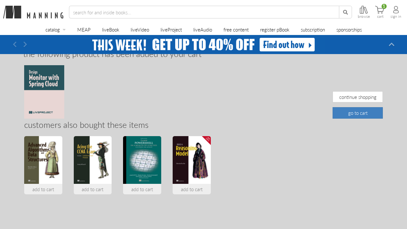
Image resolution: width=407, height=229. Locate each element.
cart (380, 16)
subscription (313, 29)
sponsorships (349, 29)
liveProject (171, 29)
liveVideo (140, 29)
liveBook (110, 29)
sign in (395, 16)
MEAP (84, 29)
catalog (52, 29)
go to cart (358, 112)
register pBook (274, 29)
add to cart (43, 189)
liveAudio (202, 29)
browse (364, 16)
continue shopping (357, 97)
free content (236, 29)
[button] (15, 44)
